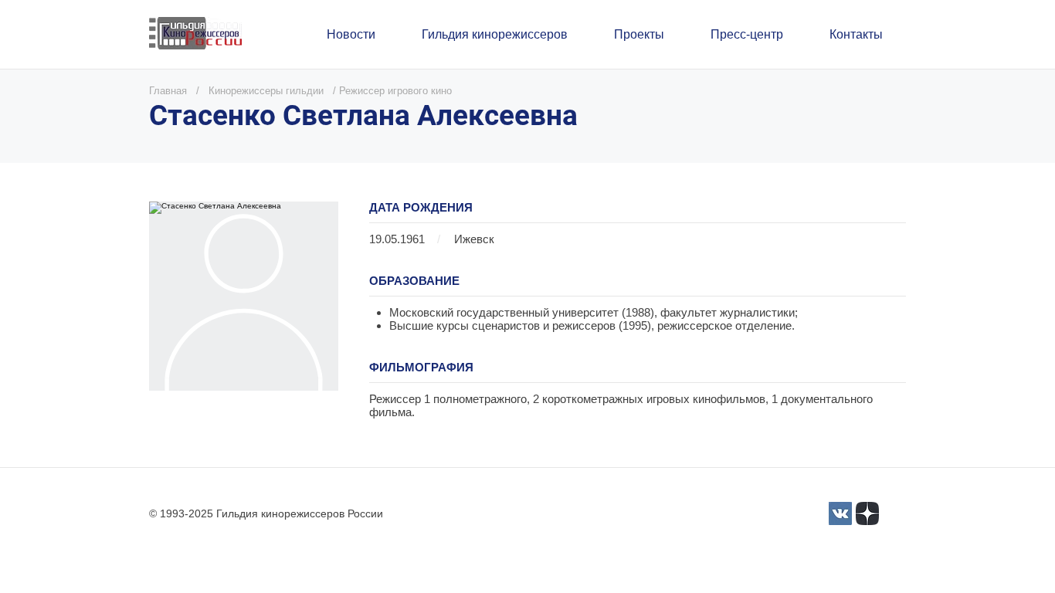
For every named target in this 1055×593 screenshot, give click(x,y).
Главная (168, 91)
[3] (840, 513)
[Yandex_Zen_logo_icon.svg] (867, 513)
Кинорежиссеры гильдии (266, 91)
